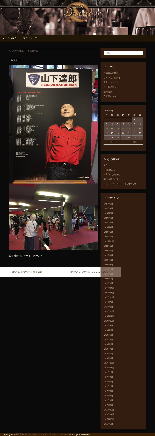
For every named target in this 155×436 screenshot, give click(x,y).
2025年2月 (108, 203)
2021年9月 (108, 302)
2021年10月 (109, 297)
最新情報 (34, 50)
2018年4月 (108, 349)
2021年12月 (109, 288)
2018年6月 (108, 339)
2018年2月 (108, 353)
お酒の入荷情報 (111, 73)
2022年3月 (108, 274)
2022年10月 (109, 241)
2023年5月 (108, 222)
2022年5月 (108, 264)
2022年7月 (108, 255)
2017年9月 (108, 372)
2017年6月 (108, 386)
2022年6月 (108, 260)
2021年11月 (109, 292)
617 (105, 165)
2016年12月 (109, 409)
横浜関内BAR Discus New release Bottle (91, 271)
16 (140, 128)
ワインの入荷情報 (112, 77)
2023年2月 (108, 236)
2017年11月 (109, 367)
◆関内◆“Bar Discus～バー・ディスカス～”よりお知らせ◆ (43, 434)
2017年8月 (108, 377)
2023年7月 (108, 217)
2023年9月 (108, 208)
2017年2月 (108, 400)
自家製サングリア (112, 96)
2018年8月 (108, 330)
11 (112, 128)
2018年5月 (108, 344)
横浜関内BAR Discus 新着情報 (25, 271)
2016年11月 (109, 414)
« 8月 (112, 142)
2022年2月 (108, 278)
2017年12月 (109, 363)
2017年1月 (108, 405)
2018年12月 (109, 311)
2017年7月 (108, 381)
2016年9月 (108, 423)
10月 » (134, 142)
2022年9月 (108, 246)
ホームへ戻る (10, 38)
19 (118, 133)
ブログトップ (30, 38)
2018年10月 (109, 320)
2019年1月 (108, 306)
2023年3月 (108, 231)
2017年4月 (108, 395)
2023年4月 (108, 227)
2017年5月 (108, 391)
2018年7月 (108, 334)
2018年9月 (108, 325)
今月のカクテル (111, 82)
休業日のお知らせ (112, 174)
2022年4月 (108, 269)
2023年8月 (108, 213)
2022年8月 (108, 250)
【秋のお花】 (110, 169)
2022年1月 (108, 283)
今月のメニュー (111, 87)
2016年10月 (109, 419)
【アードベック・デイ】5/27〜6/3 (120, 183)
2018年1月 (108, 358)
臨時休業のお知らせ (113, 179)
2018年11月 (109, 316)
